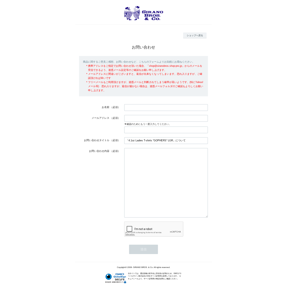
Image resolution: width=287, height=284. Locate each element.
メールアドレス (100, 117)
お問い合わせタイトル (96, 140)
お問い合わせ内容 (99, 151)
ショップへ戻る (195, 35)
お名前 (105, 107)
